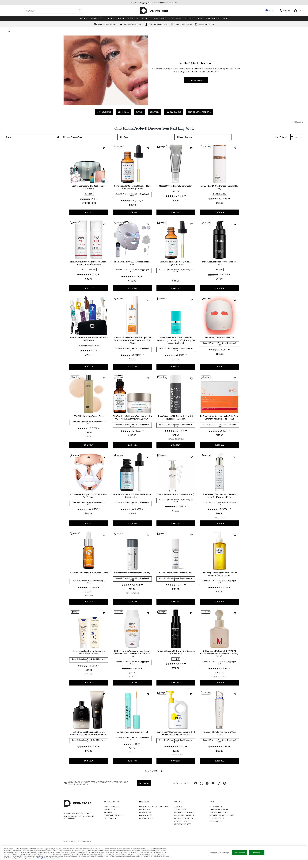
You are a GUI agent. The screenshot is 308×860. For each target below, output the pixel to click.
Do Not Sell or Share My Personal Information (79, 817)
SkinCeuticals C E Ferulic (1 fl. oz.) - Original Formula (176, 263)
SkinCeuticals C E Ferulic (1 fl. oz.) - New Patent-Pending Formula (132, 187)
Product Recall (216, 818)
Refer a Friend (145, 815)
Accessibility (215, 821)
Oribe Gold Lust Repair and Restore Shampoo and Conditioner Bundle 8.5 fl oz (89, 733)
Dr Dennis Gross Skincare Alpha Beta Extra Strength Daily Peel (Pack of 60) (219, 417)
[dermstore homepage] (154, 10)
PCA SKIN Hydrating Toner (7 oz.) (89, 416)
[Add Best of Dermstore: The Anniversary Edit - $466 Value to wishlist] (104, 300)
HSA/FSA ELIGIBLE (173, 112)
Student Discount (183, 821)
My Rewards (144, 809)
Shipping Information (113, 815)
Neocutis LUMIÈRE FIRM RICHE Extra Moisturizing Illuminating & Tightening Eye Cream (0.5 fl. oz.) (176, 340)
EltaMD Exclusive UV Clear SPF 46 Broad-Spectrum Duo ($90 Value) (88, 263)
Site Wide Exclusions (218, 809)
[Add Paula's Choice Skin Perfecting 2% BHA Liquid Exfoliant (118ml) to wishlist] (191, 378)
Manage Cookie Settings (219, 853)
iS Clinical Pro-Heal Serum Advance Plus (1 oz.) (89, 574)
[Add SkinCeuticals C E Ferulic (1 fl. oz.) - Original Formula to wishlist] (191, 224)
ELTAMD (139, 112)
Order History (146, 818)
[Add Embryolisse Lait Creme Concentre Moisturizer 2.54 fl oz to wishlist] (104, 613)
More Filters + (281, 137)
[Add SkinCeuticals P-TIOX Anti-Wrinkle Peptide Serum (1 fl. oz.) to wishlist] (148, 457)
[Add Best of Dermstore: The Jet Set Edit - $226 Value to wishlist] (104, 148)
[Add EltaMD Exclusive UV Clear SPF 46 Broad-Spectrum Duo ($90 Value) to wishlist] (104, 224)
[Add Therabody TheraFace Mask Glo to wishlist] (235, 300)
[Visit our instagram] (207, 783)
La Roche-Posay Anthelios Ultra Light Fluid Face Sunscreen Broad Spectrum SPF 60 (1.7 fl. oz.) (132, 340)
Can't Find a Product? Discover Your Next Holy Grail (154, 128)
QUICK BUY (88, 212)
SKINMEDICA (123, 112)
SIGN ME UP (144, 783)
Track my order (111, 818)
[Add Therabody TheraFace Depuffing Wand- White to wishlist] (235, 694)
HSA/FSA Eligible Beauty (184, 812)
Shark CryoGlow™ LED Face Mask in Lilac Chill (132, 263)
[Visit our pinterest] (225, 783)
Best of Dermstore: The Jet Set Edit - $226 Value (89, 187)
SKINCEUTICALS (104, 112)
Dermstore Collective (184, 815)
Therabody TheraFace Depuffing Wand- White (219, 733)
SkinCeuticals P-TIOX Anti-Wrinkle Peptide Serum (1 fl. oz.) (132, 495)
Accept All (257, 853)
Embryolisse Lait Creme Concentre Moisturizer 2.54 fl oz (89, 652)
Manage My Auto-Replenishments (154, 806)
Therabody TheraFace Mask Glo (219, 337)
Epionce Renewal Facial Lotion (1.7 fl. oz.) (176, 494)
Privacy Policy (215, 806)
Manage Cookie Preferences (76, 814)
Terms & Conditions (218, 812)
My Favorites (145, 812)
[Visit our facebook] (195, 783)
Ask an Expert (180, 809)
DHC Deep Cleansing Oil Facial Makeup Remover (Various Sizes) (219, 574)
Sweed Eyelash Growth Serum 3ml (132, 732)
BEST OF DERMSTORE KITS (199, 112)
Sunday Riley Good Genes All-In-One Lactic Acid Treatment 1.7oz (219, 495)
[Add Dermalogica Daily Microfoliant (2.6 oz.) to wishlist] (148, 535)
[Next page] (161, 771)
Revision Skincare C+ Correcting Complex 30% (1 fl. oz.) (176, 652)
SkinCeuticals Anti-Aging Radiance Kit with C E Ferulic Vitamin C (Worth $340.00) (132, 417)
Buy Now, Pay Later (182, 824)
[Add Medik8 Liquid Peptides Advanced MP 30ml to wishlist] (235, 224)
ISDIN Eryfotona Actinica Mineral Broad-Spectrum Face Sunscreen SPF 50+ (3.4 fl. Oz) (132, 654)
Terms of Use (54, 858)
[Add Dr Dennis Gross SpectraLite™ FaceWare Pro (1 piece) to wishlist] (104, 457)
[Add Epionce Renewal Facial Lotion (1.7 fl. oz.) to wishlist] (191, 457)
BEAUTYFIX (154, 112)
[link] (285, 10)
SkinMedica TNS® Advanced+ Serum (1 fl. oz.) (219, 187)
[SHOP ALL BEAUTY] (106, 70)
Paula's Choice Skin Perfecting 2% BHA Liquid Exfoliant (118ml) (175, 417)
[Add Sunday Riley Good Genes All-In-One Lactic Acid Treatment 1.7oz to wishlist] (235, 457)
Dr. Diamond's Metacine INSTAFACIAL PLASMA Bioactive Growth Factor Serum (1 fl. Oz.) (219, 654)
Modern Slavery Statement (222, 815)
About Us (178, 806)
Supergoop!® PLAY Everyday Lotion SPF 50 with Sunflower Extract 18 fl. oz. (176, 733)
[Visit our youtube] (213, 783)
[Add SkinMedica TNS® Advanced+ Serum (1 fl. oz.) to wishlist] (235, 148)
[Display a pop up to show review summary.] (142, 201)
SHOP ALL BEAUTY (196, 80)
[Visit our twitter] (201, 783)
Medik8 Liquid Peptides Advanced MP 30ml (219, 263)
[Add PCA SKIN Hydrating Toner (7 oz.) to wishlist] (104, 378)
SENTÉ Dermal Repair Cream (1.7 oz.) (175, 572)
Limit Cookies (240, 853)
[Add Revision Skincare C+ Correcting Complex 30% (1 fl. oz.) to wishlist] (191, 613)
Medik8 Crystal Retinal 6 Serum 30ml (176, 186)
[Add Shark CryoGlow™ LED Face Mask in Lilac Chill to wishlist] (148, 224)
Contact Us (109, 809)
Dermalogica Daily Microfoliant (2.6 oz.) (132, 572)
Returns (108, 812)
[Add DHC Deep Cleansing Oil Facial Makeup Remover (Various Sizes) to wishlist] (235, 535)
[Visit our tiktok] (219, 783)
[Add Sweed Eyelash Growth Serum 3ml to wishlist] (148, 694)
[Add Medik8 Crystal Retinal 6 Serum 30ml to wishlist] (191, 148)
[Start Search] (80, 10)
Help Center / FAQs (112, 806)
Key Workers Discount (184, 818)
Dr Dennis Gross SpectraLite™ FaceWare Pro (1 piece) (88, 495)
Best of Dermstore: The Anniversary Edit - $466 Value (89, 339)
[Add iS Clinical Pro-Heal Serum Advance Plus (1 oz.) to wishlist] (104, 535)
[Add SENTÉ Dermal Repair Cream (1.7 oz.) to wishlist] (191, 535)
